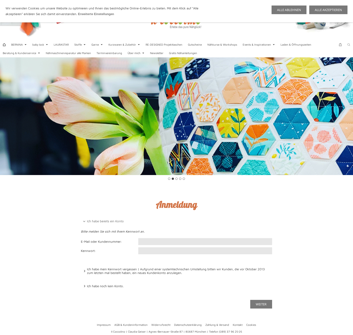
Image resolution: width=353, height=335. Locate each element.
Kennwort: (88, 251)
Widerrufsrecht (160, 324)
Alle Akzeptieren (328, 10)
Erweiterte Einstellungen (96, 14)
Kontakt (238, 324)
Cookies (251, 324)
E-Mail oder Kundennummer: (101, 241)
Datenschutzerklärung (188, 324)
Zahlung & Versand (217, 324)
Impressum (104, 324)
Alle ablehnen (289, 10)
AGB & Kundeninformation (131, 324)
